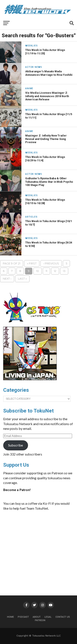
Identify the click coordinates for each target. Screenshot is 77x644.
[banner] (30, 379)
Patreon (40, 620)
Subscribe (15, 445)
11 (46, 271)
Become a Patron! (17, 490)
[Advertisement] (42, 546)
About (37, 617)
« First (32, 263)
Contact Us (62, 617)
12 (55, 271)
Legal (48, 617)
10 (37, 271)
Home (10, 617)
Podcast (23, 617)
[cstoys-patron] (33, 324)
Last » (22, 278)
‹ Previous (51, 263)
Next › (7, 278)
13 (64, 271)
